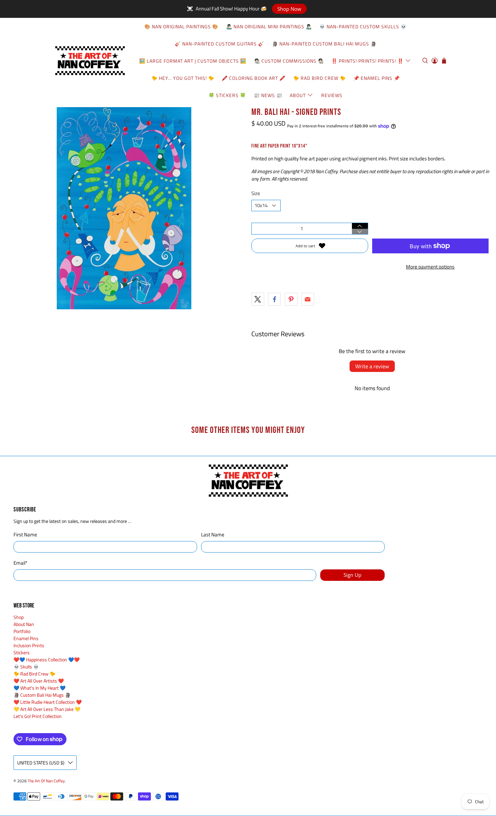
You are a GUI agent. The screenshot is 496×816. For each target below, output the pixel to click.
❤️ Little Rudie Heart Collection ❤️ (47, 701)
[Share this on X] (257, 299)
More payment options (430, 267)
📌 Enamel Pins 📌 (376, 78)
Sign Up (352, 574)
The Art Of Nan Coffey (46, 781)
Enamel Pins (25, 638)
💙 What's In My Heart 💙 (39, 687)
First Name (25, 534)
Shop (18, 617)
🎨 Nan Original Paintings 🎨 (181, 26)
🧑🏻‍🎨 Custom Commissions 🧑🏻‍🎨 (289, 60)
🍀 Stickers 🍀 (227, 95)
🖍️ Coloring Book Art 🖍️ (253, 78)
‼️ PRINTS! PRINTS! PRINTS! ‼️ (367, 60)
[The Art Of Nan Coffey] (90, 60)
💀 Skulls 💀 (26, 666)
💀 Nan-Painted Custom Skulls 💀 (363, 26)
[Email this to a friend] (307, 299)
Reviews (331, 95)
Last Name (212, 534)
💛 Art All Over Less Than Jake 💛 (46, 709)
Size (255, 193)
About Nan (23, 624)
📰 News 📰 (268, 95)
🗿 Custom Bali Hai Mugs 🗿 (42, 694)
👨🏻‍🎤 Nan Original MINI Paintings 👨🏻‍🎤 (269, 26)
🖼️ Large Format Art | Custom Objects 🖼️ (192, 60)
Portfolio (21, 631)
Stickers (21, 652)
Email (20, 563)
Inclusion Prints (28, 645)
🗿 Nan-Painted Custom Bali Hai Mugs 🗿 (324, 43)
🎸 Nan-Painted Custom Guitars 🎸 (219, 43)
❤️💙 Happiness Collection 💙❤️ (46, 659)
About (298, 95)
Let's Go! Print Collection (37, 716)
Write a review (372, 366)
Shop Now (289, 8)
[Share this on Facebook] (274, 299)
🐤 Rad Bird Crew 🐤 (319, 78)
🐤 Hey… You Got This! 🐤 (182, 78)
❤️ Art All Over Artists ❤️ (38, 680)
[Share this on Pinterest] (291, 299)
